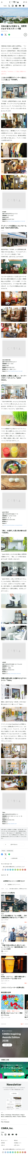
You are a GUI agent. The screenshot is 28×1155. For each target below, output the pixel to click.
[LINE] (23, 6)
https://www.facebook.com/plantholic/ (13, 525)
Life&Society (8, 1116)
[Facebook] (16, 6)
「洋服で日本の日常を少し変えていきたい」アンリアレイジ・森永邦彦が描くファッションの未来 (14, 947)
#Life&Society (10, 850)
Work (14, 1116)
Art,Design (8, 1114)
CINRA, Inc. (7, 1128)
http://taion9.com (12, 823)
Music (2, 1114)
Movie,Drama (15, 1114)
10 (25, 869)
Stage (22, 1114)
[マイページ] (2, 2)
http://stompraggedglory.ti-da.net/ (16, 221)
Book (2, 1116)
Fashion (24, 1116)
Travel (6, 888)
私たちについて (4, 1140)
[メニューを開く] (26, 2)
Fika (2, 1121)
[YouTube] (20, 6)
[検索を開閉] (24, 2)
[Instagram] (13, 6)
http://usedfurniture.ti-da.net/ (15, 371)
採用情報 (3, 1142)
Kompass (6, 1121)
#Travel (3, 850)
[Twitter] (9, 6)
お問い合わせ (16, 1145)
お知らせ (3, 1145)
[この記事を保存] (25, 34)
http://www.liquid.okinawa (14, 673)
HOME (2, 888)
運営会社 (16, 1140)
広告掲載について (17, 1142)
